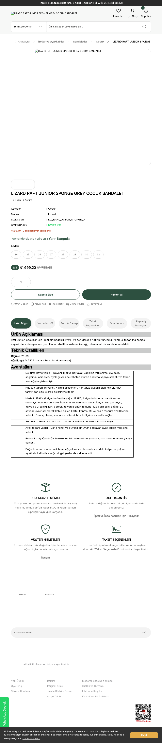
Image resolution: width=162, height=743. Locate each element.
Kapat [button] (144, 735)
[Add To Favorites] (19, 304)
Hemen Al (116, 294)
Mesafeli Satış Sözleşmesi (97, 680)
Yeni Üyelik (17, 680)
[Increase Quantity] (26, 282)
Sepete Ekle (45, 294)
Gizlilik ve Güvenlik (93, 686)
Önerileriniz (117, 323)
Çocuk (52, 208)
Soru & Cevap (69, 323)
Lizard (52, 214)
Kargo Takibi (54, 696)
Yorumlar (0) (45, 323)
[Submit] (143, 632)
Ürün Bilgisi (21, 323)
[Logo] (44, 13)
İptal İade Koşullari (93, 691)
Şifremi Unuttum (20, 691)
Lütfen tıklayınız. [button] (31, 738)
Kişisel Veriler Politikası (95, 696)
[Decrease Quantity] (15, 282)
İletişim (51, 680)
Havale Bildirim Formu (59, 691)
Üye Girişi (17, 686)
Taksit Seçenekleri (93, 323)
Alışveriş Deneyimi (140, 323)
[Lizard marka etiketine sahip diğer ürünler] (23, 184)
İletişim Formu (55, 686)
